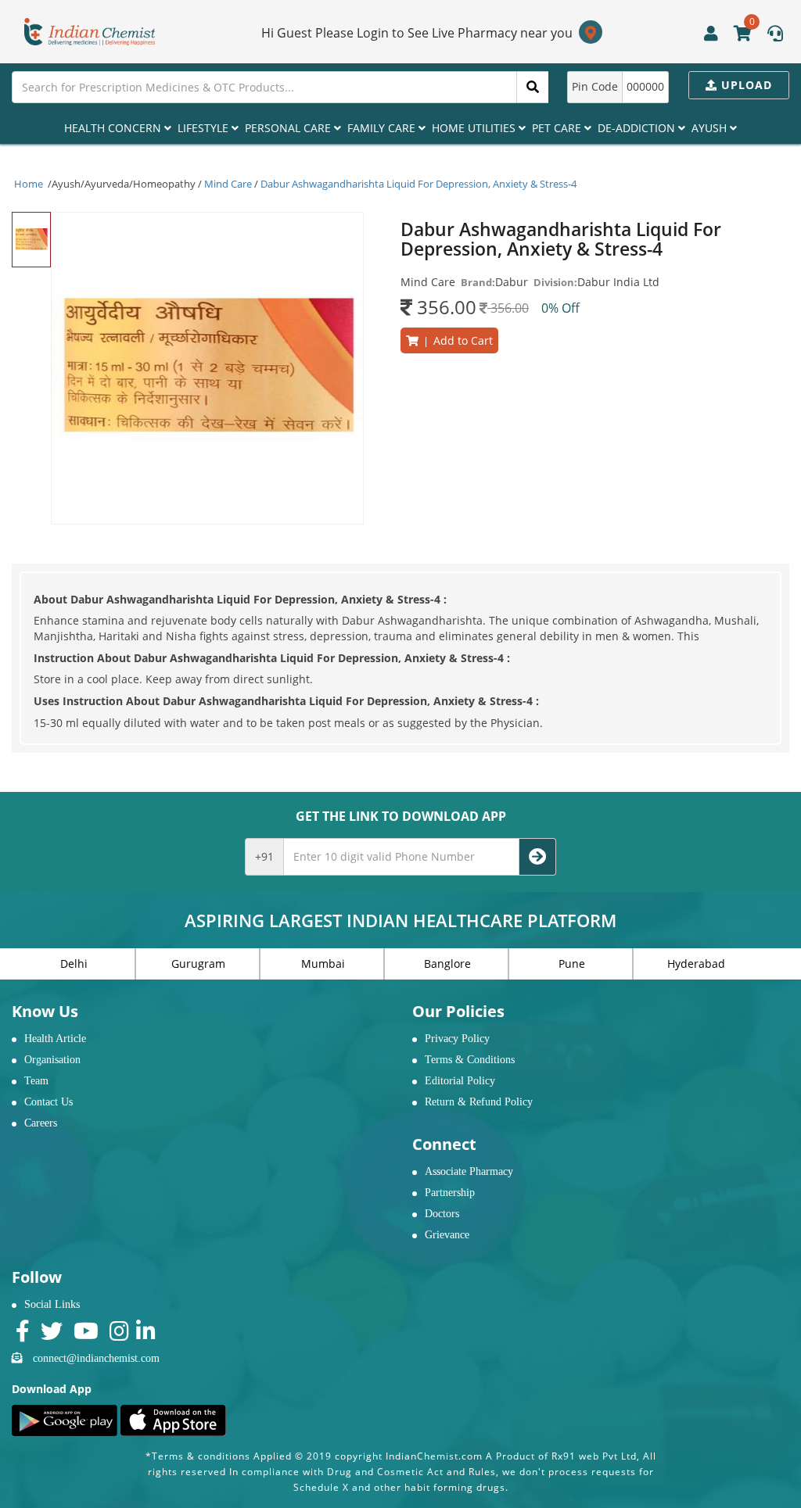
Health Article (55, 1038)
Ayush (710, 127)
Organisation (52, 1060)
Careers (40, 1123)
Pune (572, 963)
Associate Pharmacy (469, 1171)
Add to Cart (455, 340)
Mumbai (323, 963)
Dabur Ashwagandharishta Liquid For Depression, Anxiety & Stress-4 (418, 184)
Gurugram (198, 963)
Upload (744, 84)
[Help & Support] (775, 35)
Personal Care (289, 127)
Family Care (382, 127)
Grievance (447, 1235)
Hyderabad (696, 963)
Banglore (447, 963)
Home (28, 184)
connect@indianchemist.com (96, 1358)
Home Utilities (475, 127)
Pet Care (558, 127)
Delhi (74, 963)
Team (36, 1081)
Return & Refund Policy (479, 1102)
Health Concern (114, 127)
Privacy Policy (457, 1038)
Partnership (450, 1192)
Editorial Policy (460, 1081)
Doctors (442, 1214)
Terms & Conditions (470, 1060)
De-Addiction (638, 127)
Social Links (52, 1304)
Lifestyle (205, 127)
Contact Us (48, 1102)
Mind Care (228, 184)
